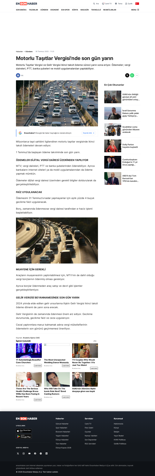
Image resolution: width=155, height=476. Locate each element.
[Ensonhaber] (26, 3)
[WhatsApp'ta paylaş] (132, 75)
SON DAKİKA (21, 10)
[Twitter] (18, 453)
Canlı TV (88, 424)
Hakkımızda (118, 424)
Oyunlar (88, 432)
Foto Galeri (89, 428)
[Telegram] (41, 453)
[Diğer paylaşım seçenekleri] (137, 75)
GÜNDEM (44, 10)
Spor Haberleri (61, 428)
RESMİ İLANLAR (109, 10)
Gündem (29, 51)
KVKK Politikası (120, 440)
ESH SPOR (65, 10)
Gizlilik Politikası (120, 444)
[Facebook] (35, 453)
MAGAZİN (85, 10)
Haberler (19, 51)
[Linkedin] (47, 453)
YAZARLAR (33, 10)
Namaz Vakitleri (91, 436)
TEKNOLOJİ (96, 10)
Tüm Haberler (61, 444)
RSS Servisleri (90, 444)
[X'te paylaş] (127, 75)
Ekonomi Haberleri (63, 432)
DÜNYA (75, 10)
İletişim (116, 432)
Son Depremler (91, 440)
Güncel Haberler (62, 424)
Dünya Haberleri (62, 440)
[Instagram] (24, 453)
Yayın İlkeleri (119, 436)
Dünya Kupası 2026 (63, 448)
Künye (116, 428)
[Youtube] (29, 453)
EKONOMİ (54, 10)
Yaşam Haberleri (62, 436)
